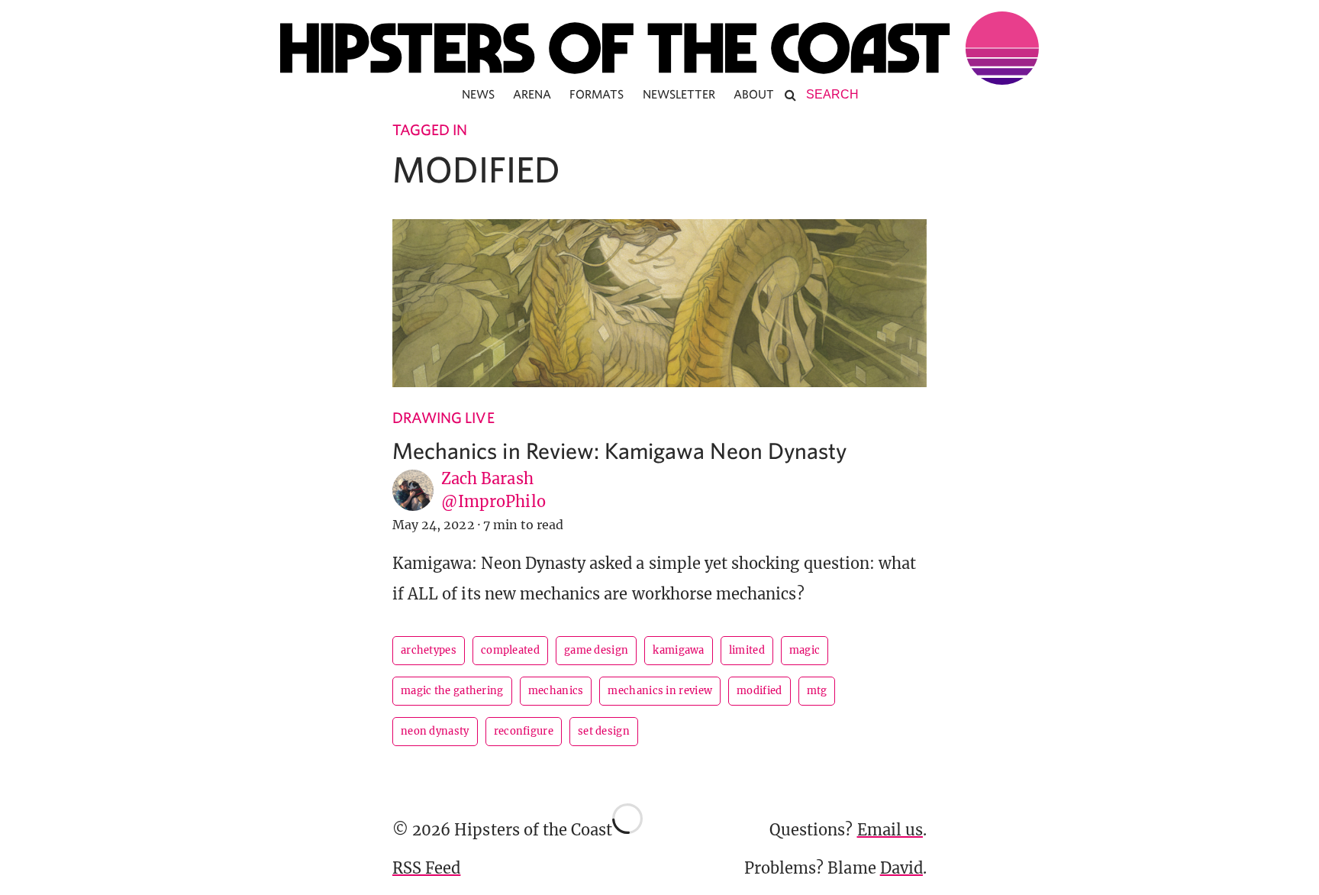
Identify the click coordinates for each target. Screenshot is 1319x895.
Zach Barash (487, 478)
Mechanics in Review (660, 690)
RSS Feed (426, 867)
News (478, 94)
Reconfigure (523, 731)
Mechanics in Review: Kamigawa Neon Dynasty (619, 450)
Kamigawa (678, 650)
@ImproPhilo (493, 501)
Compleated (510, 650)
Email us (890, 829)
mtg (817, 690)
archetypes (428, 650)
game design (596, 650)
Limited (747, 650)
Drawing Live (443, 417)
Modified (759, 690)
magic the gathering (452, 690)
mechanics (556, 690)
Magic (805, 650)
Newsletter (679, 94)
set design (604, 731)
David (901, 867)
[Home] (659, 48)
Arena (532, 94)
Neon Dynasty (435, 731)
